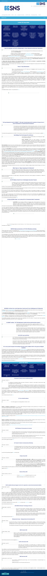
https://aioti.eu (28, 53)
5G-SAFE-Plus (27, 502)
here (24, 62)
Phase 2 (38, 150)
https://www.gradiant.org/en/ (29, 55)
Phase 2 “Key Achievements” (25, 71)
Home (44, 17)
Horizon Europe (20, 358)
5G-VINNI (22, 390)
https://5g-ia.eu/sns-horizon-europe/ (26, 59)
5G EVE (19, 390)
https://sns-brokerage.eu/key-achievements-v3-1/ (26, 151)
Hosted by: (5, 572)
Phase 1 (34, 150)
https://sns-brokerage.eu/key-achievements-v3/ (12, 151)
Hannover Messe (22, 475)
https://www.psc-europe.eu (29, 54)
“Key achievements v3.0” (40, 71)
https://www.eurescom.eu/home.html (14, 56)
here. (17, 197)
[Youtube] (23, 571)
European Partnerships (23, 349)
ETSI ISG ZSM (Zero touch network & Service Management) (28, 230)
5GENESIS (27, 390)
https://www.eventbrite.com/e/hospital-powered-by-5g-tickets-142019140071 (21, 424)
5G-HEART (18, 502)
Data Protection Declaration (30, 572)
